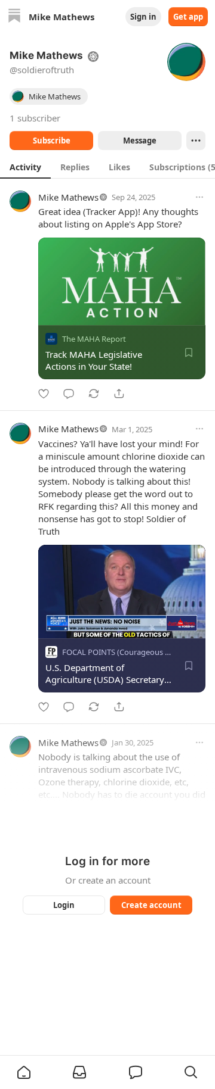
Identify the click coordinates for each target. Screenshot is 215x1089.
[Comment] (69, 393)
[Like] (43, 393)
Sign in (143, 16)
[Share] (119, 393)
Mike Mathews (68, 197)
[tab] (25, 167)
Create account (151, 905)
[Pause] (51, 625)
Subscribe (51, 140)
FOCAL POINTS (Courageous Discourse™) (135, 652)
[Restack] (94, 393)
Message (139, 140)
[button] (23, 1072)
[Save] (188, 352)
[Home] (14, 17)
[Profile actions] (195, 140)
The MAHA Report (94, 338)
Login (64, 905)
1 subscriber (35, 118)
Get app (188, 16)
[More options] (199, 197)
